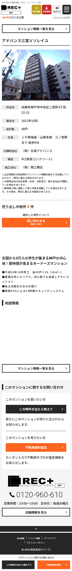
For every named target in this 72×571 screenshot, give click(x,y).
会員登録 (46, 11)
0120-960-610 (39, 494)
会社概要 (20, 538)
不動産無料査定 (36, 447)
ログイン (57, 11)
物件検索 (36, 11)
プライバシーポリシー (36, 542)
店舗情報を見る (36, 512)
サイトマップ (49, 538)
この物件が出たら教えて (36, 409)
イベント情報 (34, 538)
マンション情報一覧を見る (36, 28)
